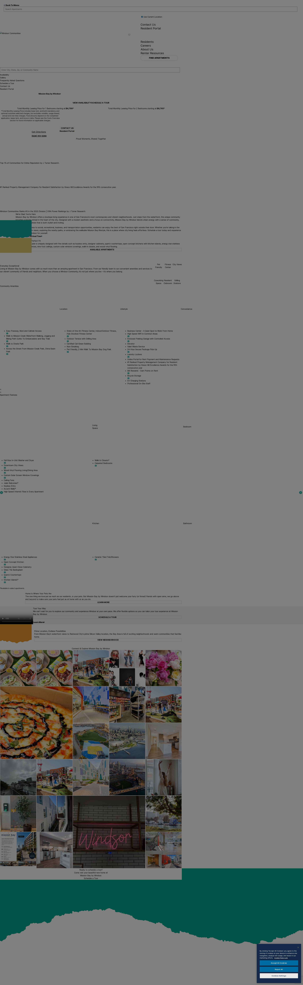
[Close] (298, 947)
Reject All (279, 969)
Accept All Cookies (279, 963)
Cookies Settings (279, 976)
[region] (279, 963)
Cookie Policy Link (281, 958)
